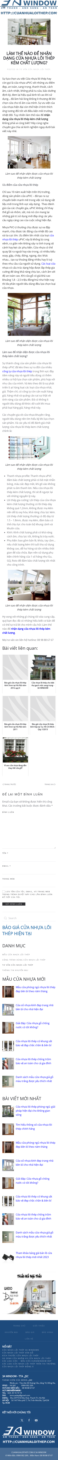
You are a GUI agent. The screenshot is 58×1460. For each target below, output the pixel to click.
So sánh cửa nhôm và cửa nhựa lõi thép (26, 1358)
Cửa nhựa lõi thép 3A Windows (20, 1350)
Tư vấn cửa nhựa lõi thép (34, 69)
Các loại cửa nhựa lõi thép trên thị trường (29, 1364)
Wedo (26, 1380)
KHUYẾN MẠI (11, 1332)
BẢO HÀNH (47, 1332)
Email (6, 866)
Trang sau (49, 784)
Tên (5, 853)
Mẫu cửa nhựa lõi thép (16, 954)
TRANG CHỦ (19, 1326)
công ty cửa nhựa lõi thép (17, 371)
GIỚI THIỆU (39, 1326)
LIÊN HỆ (29, 1339)
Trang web (8, 879)
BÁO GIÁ (30, 1332)
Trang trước (10, 784)
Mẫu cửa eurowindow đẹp (36, 1361)
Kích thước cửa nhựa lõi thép (20, 1355)
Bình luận (8, 812)
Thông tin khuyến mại (15, 970)
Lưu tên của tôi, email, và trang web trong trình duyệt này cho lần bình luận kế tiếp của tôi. (27, 894)
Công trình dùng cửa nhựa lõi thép (24, 960)
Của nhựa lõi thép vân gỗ (17, 1353)
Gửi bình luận (14, 904)
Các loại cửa (48, 263)
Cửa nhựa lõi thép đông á (18, 1366)
